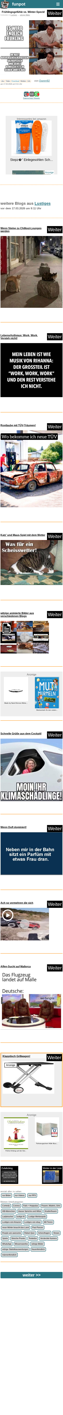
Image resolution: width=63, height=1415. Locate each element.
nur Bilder (6, 1195)
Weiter (55, 13)
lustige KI (21, 1217)
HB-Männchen (8, 1211)
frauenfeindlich (38, 1249)
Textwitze (33, 1238)
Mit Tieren (48, 1222)
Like (2, 81)
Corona (16, 1206)
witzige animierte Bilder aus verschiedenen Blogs (17, 614)
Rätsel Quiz (29, 1233)
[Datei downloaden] (31, 272)
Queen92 (44, 80)
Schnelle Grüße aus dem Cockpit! (21, 733)
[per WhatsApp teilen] (36, 95)
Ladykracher (7, 1217)
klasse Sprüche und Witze (29, 1211)
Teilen (8, 81)
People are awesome (11, 1233)
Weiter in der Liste (52, 1168)
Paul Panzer (37, 1227)
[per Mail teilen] (31, 95)
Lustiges (13, 15)
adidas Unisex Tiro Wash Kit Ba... (47, 1143)
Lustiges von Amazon (11, 1222)
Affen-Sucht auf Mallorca (15, 966)
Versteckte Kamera (48, 1238)
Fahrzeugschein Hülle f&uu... (16, 1143)
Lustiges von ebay (32, 1222)
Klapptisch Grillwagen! (16, 1056)
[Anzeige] (31, 168)
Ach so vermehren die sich (16, 903)
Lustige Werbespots (37, 1217)
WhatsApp (6, 1244)
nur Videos (19, 1195)
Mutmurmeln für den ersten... (16, 710)
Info (28, 81)
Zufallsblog (7, 1168)
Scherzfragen (44, 1233)
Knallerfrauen (51, 1211)
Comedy (6, 1206)
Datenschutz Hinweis (31, 98)
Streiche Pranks (18, 1238)
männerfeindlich (9, 1255)
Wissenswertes (21, 1244)
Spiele (5, 1238)
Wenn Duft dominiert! (13, 827)
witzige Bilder (25, 15)
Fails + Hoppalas (30, 1206)
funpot (18, 4)
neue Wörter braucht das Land (15, 1227)
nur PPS (32, 1195)
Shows (56, 1233)
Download (15, 81)
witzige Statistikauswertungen (15, 1249)
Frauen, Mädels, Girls (51, 1206)
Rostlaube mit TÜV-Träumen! (18, 425)
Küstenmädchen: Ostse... (47, 713)
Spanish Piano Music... (31, 174)
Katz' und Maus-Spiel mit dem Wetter (22, 535)
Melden (23, 81)
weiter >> (32, 1275)
